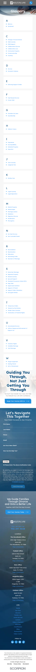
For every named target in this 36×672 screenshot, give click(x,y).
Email (5, 440)
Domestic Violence (13, 71)
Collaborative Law (13, 48)
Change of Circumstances (15, 39)
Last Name (6, 429)
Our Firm (18, 610)
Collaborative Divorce (14, 46)
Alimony (10, 24)
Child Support (11, 44)
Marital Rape (11, 209)
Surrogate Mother (13, 292)
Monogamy (11, 220)
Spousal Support (12, 279)
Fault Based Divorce (13, 98)
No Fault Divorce (12, 234)
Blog (17, 629)
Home (18, 608)
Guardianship (11, 115)
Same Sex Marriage (13, 272)
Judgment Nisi (12, 165)
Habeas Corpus (12, 129)
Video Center (18, 634)
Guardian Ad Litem (13, 113)
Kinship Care (11, 178)
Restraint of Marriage (14, 258)
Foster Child (11, 100)
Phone (5, 435)
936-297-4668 (18, 529)
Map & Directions (18, 547)
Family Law (18, 615)
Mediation (10, 214)
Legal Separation (12, 193)
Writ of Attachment (13, 366)
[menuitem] (9, 664)
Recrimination (11, 252)
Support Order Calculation (15, 290)
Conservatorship (12, 53)
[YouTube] (20, 642)
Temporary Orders (13, 306)
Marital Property (12, 207)
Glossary (18, 624)
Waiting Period (12, 364)
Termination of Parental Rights (16, 312)
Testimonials (18, 631)
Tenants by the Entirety (14, 308)
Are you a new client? (10, 445)
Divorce (10, 69)
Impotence (11, 142)
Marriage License (12, 211)
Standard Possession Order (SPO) (17, 281)
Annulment (11, 26)
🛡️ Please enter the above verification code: (17, 465)
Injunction (10, 149)
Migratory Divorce (13, 216)
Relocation (11, 254)
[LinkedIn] (12, 642)
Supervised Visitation (14, 285)
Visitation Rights (12, 343)
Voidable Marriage (13, 346)
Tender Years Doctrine (14, 310)
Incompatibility (12, 144)
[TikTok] (23, 642)
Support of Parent (13, 288)
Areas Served (18, 617)
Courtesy (10, 55)
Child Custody (11, 42)
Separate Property (13, 274)
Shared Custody (12, 276)
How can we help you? (10, 451)
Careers (18, 620)
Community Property (13, 51)
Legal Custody (12, 191)
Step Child (10, 283)
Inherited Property (13, 147)
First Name (6, 424)
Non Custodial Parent (14, 236)
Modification (11, 218)
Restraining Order (13, 256)
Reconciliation (11, 249)
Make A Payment (18, 622)
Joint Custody (11, 162)
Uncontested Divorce (13, 326)
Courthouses (18, 627)
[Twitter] (16, 642)
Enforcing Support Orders (15, 84)
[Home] (18, 2)
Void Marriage (12, 348)
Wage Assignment (13, 361)
